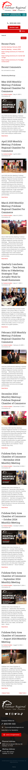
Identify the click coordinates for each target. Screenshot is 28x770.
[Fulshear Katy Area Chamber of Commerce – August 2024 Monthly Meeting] (14, 656)
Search (3, 35)
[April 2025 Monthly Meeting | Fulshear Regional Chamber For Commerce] (14, 165)
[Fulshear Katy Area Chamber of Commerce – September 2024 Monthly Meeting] (14, 597)
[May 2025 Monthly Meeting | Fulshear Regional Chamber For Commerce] (14, 106)
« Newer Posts (5, 693)
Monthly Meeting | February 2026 (11, 47)
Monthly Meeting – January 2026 (11, 49)
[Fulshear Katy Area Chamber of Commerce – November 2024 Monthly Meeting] (14, 478)
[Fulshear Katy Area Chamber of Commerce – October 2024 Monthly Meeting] (14, 537)
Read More (4, 136)
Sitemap (14, 767)
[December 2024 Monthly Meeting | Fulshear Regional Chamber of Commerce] (14, 418)
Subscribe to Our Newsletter (9, 730)
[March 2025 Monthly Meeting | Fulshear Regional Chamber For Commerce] (14, 227)
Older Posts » (23, 693)
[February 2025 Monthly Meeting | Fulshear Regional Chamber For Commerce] (14, 357)
